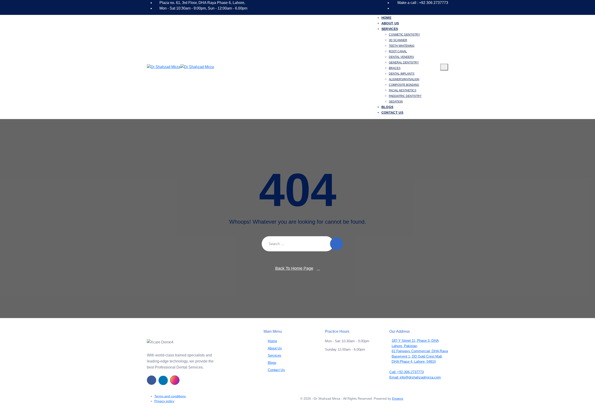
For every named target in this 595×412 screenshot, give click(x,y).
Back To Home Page (294, 268)
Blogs (387, 107)
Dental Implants (401, 73)
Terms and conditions (170, 396)
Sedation (396, 101)
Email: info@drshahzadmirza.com (415, 377)
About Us (390, 23)
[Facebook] (151, 380)
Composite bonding (404, 84)
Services (389, 29)
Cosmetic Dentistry (404, 34)
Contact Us (392, 112)
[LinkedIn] (163, 380)
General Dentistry (404, 62)
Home (386, 18)
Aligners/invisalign (404, 79)
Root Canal (398, 51)
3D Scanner (398, 40)
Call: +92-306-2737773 (406, 372)
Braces (394, 68)
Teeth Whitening (401, 45)
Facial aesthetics (402, 90)
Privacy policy (164, 401)
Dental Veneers (401, 57)
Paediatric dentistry (405, 96)
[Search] (336, 243)
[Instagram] (174, 380)
